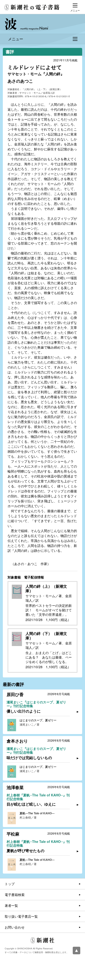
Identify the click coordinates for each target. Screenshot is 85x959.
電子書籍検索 (15, 894)
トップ (10, 883)
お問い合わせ (15, 927)
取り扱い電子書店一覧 (21, 916)
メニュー (15, 39)
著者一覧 (11, 905)
